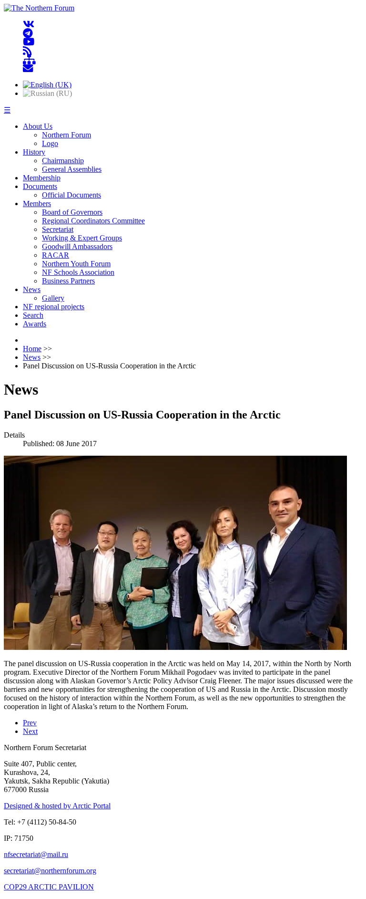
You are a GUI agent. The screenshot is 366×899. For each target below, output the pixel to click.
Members (37, 203)
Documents (40, 186)
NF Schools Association (78, 272)
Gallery (53, 298)
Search (33, 315)
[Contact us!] (28, 68)
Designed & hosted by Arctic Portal (57, 806)
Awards (34, 324)
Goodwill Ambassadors (77, 246)
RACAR (55, 255)
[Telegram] (28, 33)
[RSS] (27, 51)
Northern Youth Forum (76, 264)
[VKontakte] (28, 25)
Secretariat (57, 229)
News (32, 289)
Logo (50, 143)
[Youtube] (28, 42)
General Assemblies (72, 169)
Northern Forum (66, 135)
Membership (42, 178)
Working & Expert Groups (82, 238)
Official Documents (71, 195)
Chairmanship (63, 161)
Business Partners (68, 281)
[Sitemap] (29, 60)
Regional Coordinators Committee (93, 221)
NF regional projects (53, 307)
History (34, 152)
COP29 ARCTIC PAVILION (49, 887)
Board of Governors (72, 212)
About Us (37, 126)
